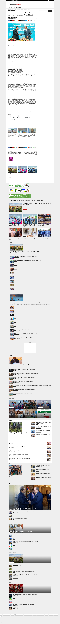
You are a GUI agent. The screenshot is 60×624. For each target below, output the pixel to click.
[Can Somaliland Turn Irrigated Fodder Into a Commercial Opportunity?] (10, 569)
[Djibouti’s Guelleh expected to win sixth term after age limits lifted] (30, 528)
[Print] (22, 20)
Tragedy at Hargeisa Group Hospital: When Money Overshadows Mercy (23, 381)
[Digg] (31, 20)
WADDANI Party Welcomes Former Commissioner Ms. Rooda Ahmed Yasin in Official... (15, 238)
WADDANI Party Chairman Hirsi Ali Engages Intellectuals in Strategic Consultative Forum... (30, 225)
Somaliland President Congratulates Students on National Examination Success (30, 238)
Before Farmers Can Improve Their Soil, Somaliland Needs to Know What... (24, 377)
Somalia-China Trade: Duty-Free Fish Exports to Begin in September (24, 329)
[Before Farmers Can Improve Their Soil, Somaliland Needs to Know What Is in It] (11, 378)
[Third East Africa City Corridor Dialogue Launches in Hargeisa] (44, 219)
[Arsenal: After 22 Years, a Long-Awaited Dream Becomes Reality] (30, 588)
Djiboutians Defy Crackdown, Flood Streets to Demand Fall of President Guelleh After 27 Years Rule (25, 541)
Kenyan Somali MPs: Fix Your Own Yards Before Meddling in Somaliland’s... (18, 446)
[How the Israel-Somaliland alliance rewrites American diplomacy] (11, 394)
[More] (35, 20)
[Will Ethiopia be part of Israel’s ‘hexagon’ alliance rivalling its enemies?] (33, 435)
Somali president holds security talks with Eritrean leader (20, 518)
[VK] (29, 20)
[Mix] (28, 20)
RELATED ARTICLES (12, 164)
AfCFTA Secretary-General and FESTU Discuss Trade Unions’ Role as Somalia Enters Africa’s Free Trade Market (44, 405)
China (15, 330)
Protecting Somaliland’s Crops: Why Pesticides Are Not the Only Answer (37, 204)
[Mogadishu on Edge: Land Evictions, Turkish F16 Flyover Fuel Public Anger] (30, 297)
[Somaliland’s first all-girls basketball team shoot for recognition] (10, 608)
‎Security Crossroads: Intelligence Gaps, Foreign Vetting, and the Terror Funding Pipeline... (26, 373)
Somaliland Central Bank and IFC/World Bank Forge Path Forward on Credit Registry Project (22, 174)
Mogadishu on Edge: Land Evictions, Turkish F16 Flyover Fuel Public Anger (25, 302)
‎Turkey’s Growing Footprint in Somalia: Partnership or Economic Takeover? (24, 369)
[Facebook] (48, 0)
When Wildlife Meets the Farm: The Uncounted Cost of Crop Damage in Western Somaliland (24, 564)
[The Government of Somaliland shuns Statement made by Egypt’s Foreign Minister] (10, 605)
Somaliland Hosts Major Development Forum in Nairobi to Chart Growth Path (18, 450)
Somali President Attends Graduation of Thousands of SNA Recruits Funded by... (25, 337)
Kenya (9, 443)
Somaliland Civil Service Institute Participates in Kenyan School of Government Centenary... (20, 442)
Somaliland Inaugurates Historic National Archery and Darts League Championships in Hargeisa (25, 601)
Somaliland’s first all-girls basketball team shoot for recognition (21, 607)
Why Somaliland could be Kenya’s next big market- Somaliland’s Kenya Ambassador (19, 458)
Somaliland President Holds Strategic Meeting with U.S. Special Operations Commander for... (43, 470)
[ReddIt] (18, 20)
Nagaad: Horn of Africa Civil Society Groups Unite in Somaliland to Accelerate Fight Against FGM (25, 538)
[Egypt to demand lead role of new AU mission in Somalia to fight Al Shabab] (30, 497)
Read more (24, 209)
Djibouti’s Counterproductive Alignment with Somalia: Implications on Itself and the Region (24, 544)
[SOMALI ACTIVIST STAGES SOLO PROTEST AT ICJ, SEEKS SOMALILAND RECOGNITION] (12, 281)
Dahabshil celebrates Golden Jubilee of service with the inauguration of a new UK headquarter (14, 153)
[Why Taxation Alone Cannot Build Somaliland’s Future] (44, 413)
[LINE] (33, 20)
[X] (51, 0)
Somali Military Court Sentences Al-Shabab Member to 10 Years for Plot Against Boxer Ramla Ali (25, 594)
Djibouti (10, 532)
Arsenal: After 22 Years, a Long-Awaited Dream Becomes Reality (20, 590)
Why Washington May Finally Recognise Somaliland (43, 465)
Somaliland (14, 10)
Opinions (11, 9)
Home (9, 9)
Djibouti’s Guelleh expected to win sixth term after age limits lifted (20, 531)
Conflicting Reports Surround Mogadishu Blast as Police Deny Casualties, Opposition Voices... (27, 325)
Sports (13, 605)
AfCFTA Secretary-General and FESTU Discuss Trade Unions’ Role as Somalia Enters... (26, 333)
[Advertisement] (37, 4)
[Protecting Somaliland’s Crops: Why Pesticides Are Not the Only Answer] (12, 169)
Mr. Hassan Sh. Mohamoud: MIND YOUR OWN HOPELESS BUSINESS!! (31, 135)
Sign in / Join (16, 0)
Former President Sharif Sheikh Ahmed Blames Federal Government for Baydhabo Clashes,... (27, 321)
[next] (49, 200)
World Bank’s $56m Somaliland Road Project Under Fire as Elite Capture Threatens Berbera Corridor (15, 415)
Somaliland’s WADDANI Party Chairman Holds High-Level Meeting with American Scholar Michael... (43, 478)
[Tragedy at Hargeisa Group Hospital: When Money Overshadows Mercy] (11, 382)
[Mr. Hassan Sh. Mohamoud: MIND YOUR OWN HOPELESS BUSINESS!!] (32, 130)
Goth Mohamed (11, 18)
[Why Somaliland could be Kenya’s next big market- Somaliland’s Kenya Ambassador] (49, 459)
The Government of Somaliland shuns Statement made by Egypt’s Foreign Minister (23, 604)
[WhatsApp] (14, 20)
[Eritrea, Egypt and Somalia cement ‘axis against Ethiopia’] (10, 516)
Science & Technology (15, 565)
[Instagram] (49, 0)
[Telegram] (26, 20)
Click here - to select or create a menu (15, 7)
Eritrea (10, 509)
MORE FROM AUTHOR (19, 164)
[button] (51, 7)
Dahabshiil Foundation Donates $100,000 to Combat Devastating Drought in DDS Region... (43, 431)
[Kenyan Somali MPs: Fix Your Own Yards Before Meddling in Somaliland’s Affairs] (49, 447)
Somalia (11, 10)
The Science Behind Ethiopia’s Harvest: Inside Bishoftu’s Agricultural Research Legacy (18, 433)
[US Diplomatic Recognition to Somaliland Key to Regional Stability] (12, 130)
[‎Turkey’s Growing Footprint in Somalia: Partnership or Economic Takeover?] (12, 315)
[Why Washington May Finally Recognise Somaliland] (33, 466)
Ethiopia (10, 431)
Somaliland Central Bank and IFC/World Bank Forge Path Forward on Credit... (15, 225)
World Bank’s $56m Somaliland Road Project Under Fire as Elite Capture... (24, 389)
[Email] (20, 20)
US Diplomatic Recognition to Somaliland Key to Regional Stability (12, 135)
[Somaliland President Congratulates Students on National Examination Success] (30, 232)
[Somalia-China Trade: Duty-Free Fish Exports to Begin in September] (12, 330)
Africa (9, 474)
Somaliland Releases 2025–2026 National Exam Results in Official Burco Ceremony (44, 238)
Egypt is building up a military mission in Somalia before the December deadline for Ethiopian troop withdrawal (27, 511)
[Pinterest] (13, 20)
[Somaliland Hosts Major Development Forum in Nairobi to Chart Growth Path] (49, 451)
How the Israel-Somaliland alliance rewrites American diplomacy (23, 393)
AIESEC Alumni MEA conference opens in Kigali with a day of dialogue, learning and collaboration (30, 406)
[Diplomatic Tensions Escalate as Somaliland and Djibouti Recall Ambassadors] (10, 549)
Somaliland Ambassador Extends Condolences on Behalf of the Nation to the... (19, 454)
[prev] (47, 200)
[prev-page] (8, 177)
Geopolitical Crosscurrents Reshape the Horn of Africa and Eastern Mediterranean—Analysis (28, 364)
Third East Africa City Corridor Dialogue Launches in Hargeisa (27, 200)
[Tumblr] (24, 20)
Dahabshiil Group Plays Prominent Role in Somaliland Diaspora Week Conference (30, 415)
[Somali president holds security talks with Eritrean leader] (10, 519)
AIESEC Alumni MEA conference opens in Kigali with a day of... (18, 476)
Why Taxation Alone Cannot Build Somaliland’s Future (47, 415)
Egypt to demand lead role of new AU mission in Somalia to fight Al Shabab (22, 508)
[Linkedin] (16, 20)
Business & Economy (11, 223)
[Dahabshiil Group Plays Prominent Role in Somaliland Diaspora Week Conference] (30, 413)
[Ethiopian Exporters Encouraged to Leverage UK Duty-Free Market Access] (33, 427)
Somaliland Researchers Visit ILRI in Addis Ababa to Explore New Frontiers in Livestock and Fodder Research (27, 574)
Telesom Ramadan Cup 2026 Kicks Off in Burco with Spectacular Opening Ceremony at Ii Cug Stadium (26, 597)
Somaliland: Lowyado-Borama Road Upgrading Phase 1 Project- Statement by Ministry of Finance (30, 153)
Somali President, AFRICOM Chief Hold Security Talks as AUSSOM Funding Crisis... (43, 474)
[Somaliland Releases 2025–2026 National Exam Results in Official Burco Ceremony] (44, 232)
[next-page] (10, 177)
